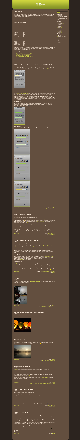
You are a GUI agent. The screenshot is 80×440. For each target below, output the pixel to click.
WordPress (53, 233)
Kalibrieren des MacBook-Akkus (22, 93)
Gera (49, 333)
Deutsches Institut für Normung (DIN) (22, 55)
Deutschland (43, 306)
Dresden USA (36, 19)
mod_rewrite (53, 406)
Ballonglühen (43, 333)
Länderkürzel (18, 12)
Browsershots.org (39, 224)
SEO (50, 271)
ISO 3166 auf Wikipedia (20, 52)
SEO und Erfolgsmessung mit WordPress (26, 240)
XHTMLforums (23, 229)
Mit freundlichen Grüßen (51, 383)
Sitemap (21, 259)
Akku (45, 208)
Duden (16, 369)
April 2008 (59, 32)
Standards (53, 58)
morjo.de (49, 233)
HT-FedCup (59, 35)
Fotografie (53, 305)
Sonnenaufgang (52, 360)
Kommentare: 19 (16, 207)
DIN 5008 (42, 377)
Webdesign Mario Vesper (62, 36)
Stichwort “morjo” (43, 400)
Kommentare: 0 (16, 271)
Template (53, 234)
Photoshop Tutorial (29, 219)
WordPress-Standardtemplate (41, 219)
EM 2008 (16, 278)
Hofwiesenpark (52, 333)
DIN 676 (46, 377)
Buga (47, 333)
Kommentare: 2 (16, 58)
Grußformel (45, 383)
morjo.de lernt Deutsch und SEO (24, 389)
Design (50, 234)
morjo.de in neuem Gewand (22, 214)
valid (60, 41)
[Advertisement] (60, 52)
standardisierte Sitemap (49, 256)
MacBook (53, 207)
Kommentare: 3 (16, 233)
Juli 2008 (59, 30)
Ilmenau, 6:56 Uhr (19, 340)
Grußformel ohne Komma (30, 269)
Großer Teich (44, 360)
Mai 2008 (59, 31)
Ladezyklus (53, 208)
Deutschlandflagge (48, 306)
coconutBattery (47, 68)
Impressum (59, 39)
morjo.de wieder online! (21, 412)
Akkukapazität (48, 208)
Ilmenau (48, 360)
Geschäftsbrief (39, 383)
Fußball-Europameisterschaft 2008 (35, 281)
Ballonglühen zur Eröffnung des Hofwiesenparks (29, 312)
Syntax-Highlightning (40, 221)
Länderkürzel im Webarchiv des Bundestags (23, 54)
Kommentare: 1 (16, 332)
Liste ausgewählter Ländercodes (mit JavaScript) (24, 53)
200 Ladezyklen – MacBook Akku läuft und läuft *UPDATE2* (33, 65)
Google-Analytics (18, 263)
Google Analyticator (32, 246)
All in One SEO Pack (46, 245)
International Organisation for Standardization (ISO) (24, 56)
